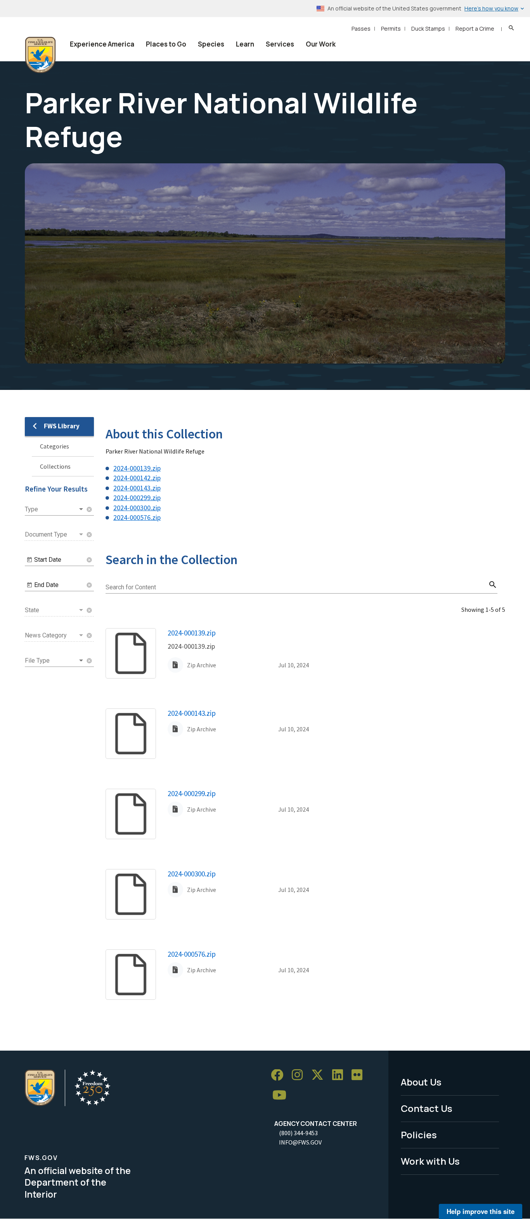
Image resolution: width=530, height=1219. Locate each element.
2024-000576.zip (137, 517)
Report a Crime (475, 28)
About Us (421, 1081)
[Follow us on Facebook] (280, 1075)
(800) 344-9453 (298, 1133)
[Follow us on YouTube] (282, 1095)
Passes (361, 28)
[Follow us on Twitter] (320, 1075)
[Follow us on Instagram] (300, 1075)
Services (280, 44)
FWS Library (62, 426)
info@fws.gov (300, 1142)
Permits (391, 28)
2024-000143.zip (137, 487)
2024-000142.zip (137, 477)
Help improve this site (480, 1211)
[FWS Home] (40, 55)
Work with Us (430, 1161)
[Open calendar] (29, 559)
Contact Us (426, 1108)
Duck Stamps (428, 28)
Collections (55, 466)
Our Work (321, 44)
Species (211, 44)
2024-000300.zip (137, 507)
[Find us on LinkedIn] (340, 1075)
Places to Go (166, 44)
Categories (54, 446)
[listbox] (55, 509)
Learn (245, 44)
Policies (419, 1134)
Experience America (102, 44)
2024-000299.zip (137, 497)
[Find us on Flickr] (360, 1075)
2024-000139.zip (137, 468)
